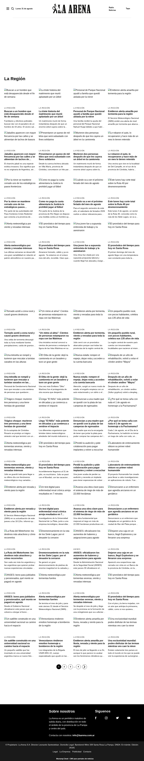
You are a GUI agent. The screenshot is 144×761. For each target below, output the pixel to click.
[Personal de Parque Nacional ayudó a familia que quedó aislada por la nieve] (89, 97)
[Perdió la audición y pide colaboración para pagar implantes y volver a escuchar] (89, 450)
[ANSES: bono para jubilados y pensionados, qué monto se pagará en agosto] (20, 582)
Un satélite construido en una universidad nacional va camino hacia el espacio (20, 643)
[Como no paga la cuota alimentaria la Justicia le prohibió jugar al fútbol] (55, 187)
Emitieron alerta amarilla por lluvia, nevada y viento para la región (89, 643)
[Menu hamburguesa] (8, 8)
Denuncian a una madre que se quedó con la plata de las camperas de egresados (88, 424)
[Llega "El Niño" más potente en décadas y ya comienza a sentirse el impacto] (55, 406)
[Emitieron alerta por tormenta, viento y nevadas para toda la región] (89, 318)
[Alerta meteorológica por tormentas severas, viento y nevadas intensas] (20, 450)
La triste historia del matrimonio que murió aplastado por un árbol (51, 114)
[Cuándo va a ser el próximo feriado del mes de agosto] (89, 187)
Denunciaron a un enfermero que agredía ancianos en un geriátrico (123, 512)
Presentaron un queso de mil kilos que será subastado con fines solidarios (54, 157)
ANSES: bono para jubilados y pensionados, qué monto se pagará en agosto (20, 599)
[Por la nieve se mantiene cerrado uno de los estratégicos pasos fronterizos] (20, 187)
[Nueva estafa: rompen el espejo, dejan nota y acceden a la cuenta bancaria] (89, 362)
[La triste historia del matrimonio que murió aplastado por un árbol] (55, 97)
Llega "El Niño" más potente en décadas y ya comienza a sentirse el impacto (54, 424)
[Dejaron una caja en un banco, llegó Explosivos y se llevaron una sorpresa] (124, 538)
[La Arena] (71, 9)
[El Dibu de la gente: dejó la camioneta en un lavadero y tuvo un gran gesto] (55, 362)
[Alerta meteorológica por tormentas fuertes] (55, 582)
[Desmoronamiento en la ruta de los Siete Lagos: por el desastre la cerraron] (55, 538)
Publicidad (76, 751)
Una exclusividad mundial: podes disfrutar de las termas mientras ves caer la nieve (123, 643)
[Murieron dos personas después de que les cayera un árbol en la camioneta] (89, 140)
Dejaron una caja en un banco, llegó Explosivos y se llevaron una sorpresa (123, 555)
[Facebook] (95, 718)
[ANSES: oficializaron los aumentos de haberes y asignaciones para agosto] (89, 538)
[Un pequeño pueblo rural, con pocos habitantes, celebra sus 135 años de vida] (124, 318)
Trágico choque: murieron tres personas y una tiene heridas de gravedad (18, 424)
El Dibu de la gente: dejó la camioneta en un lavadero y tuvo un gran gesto (53, 380)
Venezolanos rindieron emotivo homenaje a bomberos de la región (51, 643)
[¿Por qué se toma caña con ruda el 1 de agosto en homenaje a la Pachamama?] (124, 406)
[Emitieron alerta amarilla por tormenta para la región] (124, 97)
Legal (55, 751)
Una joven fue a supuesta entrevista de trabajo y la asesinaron (87, 248)
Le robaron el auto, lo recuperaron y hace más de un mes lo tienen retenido (122, 157)
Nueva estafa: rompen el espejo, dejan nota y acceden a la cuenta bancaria (88, 380)
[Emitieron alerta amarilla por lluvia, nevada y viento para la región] (89, 626)
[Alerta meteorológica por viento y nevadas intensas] (20, 231)
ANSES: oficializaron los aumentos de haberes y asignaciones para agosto (87, 555)
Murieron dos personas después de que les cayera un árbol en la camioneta (87, 157)
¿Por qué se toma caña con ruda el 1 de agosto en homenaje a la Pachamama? (123, 424)
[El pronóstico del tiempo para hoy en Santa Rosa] (55, 231)
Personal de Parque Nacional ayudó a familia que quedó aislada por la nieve (88, 114)
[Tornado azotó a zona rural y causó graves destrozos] (20, 318)
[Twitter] (117, 718)
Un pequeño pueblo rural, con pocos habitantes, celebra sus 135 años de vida (123, 336)
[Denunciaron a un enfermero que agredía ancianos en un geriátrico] (124, 494)
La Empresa (64, 751)
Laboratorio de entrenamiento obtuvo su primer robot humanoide (124, 468)
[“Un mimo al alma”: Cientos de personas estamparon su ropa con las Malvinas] (55, 318)
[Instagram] (106, 718)
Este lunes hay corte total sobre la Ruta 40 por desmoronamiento (121, 204)
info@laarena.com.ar (83, 735)
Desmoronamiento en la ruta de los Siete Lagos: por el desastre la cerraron (54, 555)
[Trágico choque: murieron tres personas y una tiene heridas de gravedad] (20, 406)
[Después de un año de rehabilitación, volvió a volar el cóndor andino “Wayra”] (124, 362)
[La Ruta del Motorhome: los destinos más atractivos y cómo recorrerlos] (20, 538)
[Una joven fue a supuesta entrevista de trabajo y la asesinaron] (89, 231)
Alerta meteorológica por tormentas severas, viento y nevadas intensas (19, 468)
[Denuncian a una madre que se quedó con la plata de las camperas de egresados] (89, 406)
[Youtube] (128, 718)
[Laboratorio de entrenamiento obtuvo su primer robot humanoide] (124, 450)
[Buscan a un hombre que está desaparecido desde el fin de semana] (20, 97)
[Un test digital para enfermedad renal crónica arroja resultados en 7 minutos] (55, 494)
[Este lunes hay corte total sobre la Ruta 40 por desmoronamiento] (124, 187)
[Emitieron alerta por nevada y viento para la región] (20, 494)
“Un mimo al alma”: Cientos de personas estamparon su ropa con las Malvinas (54, 336)
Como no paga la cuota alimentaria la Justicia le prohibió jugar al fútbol (51, 204)
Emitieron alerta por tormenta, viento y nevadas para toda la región (89, 336)
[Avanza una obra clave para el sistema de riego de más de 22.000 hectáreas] (89, 494)
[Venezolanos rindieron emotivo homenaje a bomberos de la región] (55, 626)
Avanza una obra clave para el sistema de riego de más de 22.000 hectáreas (89, 512)
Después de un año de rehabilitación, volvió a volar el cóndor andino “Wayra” (123, 380)
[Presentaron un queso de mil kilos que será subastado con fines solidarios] (55, 140)
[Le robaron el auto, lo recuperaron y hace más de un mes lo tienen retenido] (124, 140)
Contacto (87, 751)
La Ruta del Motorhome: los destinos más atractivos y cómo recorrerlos (19, 555)
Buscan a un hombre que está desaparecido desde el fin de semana (18, 114)
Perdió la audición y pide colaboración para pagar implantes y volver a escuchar (89, 468)
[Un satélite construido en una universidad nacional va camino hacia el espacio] (20, 626)
